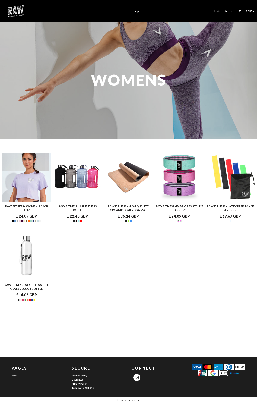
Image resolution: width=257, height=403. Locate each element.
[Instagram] (136, 377)
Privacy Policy (79, 383)
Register (229, 11)
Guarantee (77, 379)
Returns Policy (79, 375)
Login (217, 11)
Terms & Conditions (83, 387)
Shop (14, 375)
